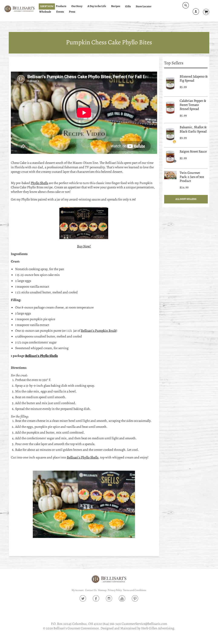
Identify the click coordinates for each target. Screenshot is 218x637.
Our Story (76, 6)
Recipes (115, 6)
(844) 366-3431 (112, 623)
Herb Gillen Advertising (157, 628)
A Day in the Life (96, 6)
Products (61, 6)
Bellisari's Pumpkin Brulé (98, 330)
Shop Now (47, 6)
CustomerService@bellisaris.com (144, 623)
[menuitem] (62, 6)
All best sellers (185, 199)
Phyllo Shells (39, 183)
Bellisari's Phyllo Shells (41, 355)
